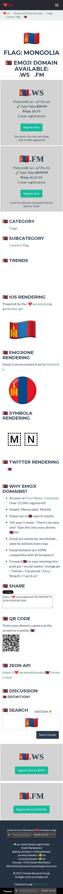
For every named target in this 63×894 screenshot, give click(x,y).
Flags (50, 13)
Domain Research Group (36, 873)
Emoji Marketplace (31, 847)
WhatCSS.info (41, 884)
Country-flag (13, 16)
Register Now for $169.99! (31, 809)
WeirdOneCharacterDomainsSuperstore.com (31, 866)
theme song (49, 830)
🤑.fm (42, 858)
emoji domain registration (35, 844)
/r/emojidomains (42, 851)
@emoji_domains (21, 851)
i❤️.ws (8, 5)
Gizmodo (52, 498)
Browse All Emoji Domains (28, 13)
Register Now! (31, 127)
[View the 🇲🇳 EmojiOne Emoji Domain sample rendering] (21, 389)
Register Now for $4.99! (31, 770)
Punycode (20, 102)
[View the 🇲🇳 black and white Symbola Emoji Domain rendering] (21, 438)
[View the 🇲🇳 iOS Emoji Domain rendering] (21, 329)
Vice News (34, 498)
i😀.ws (42, 855)
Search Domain (47, 734)
